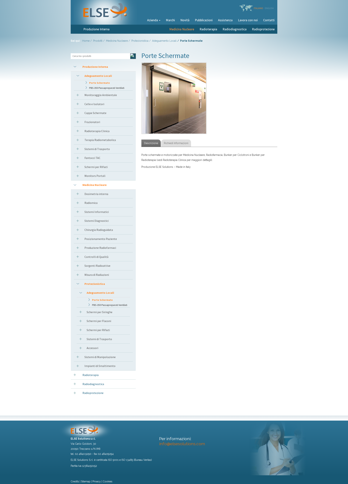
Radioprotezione (263, 29)
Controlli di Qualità (96, 257)
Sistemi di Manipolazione (100, 357)
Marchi (170, 20)
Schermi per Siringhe (99, 312)
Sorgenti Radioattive (97, 265)
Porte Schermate (99, 82)
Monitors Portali (94, 176)
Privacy (96, 481)
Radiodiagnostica (234, 29)
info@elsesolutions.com (182, 443)
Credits (75, 481)
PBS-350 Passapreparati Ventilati (106, 88)
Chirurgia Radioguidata (98, 230)
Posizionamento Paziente (100, 239)
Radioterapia (208, 29)
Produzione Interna (96, 29)
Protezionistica (139, 40)
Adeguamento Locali (164, 40)
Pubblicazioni (204, 20)
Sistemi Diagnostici (96, 221)
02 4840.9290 (83, 453)
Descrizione (151, 143)
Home (86, 40)
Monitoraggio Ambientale (100, 95)
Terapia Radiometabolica (100, 140)
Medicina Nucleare (181, 29)
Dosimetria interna (96, 194)
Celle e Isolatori (94, 104)
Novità (184, 20)
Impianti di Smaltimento (99, 366)
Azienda (153, 20)
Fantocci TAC (92, 158)
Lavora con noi (248, 20)
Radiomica (91, 203)
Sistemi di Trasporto (97, 149)
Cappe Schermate (95, 113)
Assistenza (225, 20)
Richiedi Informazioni (176, 143)
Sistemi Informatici (96, 212)
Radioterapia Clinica (96, 131)
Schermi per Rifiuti (96, 167)
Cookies (107, 481)
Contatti (269, 20)
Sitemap (85, 481)
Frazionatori (92, 122)
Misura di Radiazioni (96, 275)
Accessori (92, 348)
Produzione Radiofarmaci (100, 248)
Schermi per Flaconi (99, 321)
